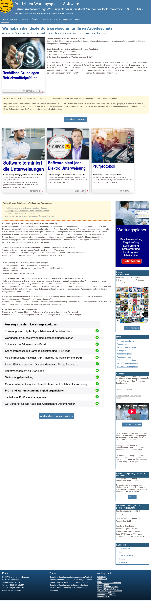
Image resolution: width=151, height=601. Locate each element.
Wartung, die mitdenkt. (124, 389)
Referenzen (67, 19)
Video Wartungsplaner (132, 424)
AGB (99, 581)
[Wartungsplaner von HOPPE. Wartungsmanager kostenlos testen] (132, 267)
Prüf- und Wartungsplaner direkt (109, 591)
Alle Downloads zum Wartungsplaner (56, 416)
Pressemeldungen (132, 328)
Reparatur (122, 559)
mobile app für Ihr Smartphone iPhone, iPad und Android (27, 211)
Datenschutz (102, 579)
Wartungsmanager (124, 351)
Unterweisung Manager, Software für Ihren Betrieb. (23, 175)
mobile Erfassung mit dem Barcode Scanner (22, 213)
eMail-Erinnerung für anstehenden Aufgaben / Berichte (26, 208)
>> (134, 497)
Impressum (101, 577)
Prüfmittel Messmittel (126, 555)
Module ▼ (47, 19)
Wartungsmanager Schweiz (108, 587)
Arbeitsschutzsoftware (125, 341)
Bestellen (14, 19)
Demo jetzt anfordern (30, 91)
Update (57, 19)
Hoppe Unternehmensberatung (109, 583)
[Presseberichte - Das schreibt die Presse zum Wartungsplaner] (132, 322)
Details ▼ (36, 19)
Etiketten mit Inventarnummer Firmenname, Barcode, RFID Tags (29, 216)
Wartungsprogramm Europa (108, 589)
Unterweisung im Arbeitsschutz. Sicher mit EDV (66, 175)
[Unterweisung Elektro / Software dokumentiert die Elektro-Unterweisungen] (68, 172)
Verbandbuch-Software (106, 593)
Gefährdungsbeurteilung (126, 360)
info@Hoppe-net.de (16, 590)
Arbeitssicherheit (124, 548)
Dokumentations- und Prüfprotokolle (107, 175)
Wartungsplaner (103, 585)
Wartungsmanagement (125, 344)
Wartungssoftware (124, 357)
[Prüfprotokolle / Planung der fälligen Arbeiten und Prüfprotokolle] (113, 172)
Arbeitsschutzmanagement (127, 367)
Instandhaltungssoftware (126, 347)
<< (130, 497)
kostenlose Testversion (75, 119)
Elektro (121, 552)
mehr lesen (35, 191)
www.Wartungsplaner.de (30, 255)
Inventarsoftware (103, 597)
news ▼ (78, 19)
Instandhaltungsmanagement (128, 363)
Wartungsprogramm (124, 354)
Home (5, 19)
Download (25, 19)
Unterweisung (123, 562)
